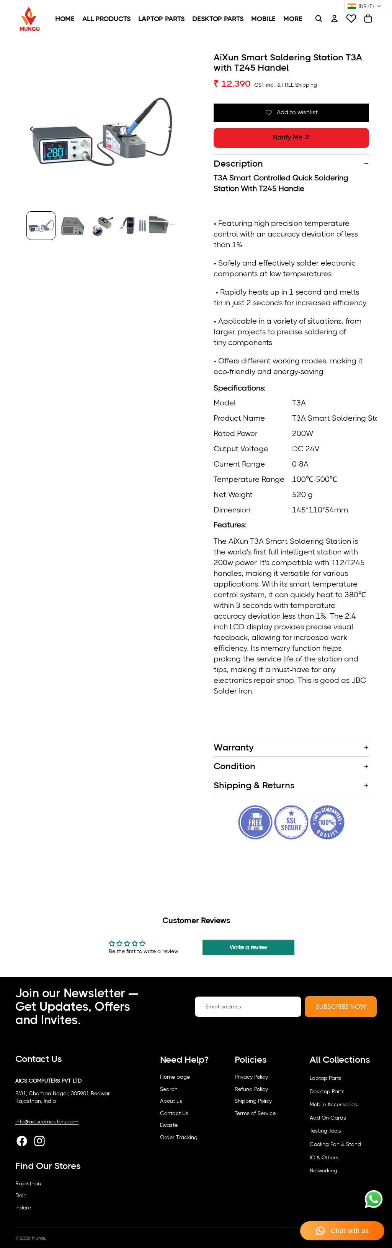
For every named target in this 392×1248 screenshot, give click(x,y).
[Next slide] (172, 130)
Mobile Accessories (333, 1104)
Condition (234, 766)
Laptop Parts (325, 1078)
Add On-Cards (328, 1118)
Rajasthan (28, 1183)
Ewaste (169, 1125)
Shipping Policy (253, 1101)
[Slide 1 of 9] (41, 226)
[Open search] (318, 18)
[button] (364, 6)
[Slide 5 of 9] (163, 226)
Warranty (234, 747)
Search (169, 1089)
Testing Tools (325, 1131)
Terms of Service (255, 1113)
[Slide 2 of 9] (71, 226)
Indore (23, 1207)
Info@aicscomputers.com (46, 1121)
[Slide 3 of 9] (102, 226)
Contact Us (174, 1113)
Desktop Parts (327, 1091)
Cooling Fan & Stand (335, 1144)
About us (171, 1101)
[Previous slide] (29, 130)
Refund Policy (251, 1089)
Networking (323, 1170)
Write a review (248, 947)
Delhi (21, 1195)
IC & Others (324, 1157)
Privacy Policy (251, 1077)
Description (238, 163)
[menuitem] (65, 18)
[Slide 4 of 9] (132, 226)
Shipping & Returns (254, 785)
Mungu (39, 1238)
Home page (175, 1077)
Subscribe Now (340, 1006)
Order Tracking (179, 1137)
